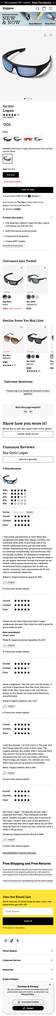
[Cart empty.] (44, 8)
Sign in (6, 205)
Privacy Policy (27, 994)
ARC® (15, 241)
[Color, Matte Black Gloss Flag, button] (37, 356)
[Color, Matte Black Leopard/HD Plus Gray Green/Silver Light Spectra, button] (33, 356)
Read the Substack (41, 2)
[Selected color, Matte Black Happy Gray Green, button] (29, 297)
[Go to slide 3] (29, 98)
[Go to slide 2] (26, 98)
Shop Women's (35, 24)
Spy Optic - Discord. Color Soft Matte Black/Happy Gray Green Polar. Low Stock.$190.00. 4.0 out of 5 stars (37, 348)
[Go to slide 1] (24, 98)
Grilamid (32, 231)
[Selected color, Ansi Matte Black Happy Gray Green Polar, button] (5, 297)
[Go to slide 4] (31, 98)
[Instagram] (6, 941)
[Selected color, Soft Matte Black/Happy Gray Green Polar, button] (29, 356)
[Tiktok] (12, 941)
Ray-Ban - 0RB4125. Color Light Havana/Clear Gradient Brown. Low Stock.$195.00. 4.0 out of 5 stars (13, 345)
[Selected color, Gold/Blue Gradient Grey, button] (52, 356)
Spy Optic (8, 106)
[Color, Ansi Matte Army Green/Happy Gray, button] (9, 297)
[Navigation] (50, 8)
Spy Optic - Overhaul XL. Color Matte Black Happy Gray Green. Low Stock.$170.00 (37, 287)
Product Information (13, 217)
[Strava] (18, 941)
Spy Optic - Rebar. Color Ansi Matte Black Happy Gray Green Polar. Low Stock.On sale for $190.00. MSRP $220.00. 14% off (13, 287)
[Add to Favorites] (21, 267)
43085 (17, 209)
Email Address (12, 911)
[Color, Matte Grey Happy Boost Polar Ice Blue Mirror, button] (37, 297)
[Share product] (45, 35)
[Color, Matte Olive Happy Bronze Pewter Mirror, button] (33, 297)
